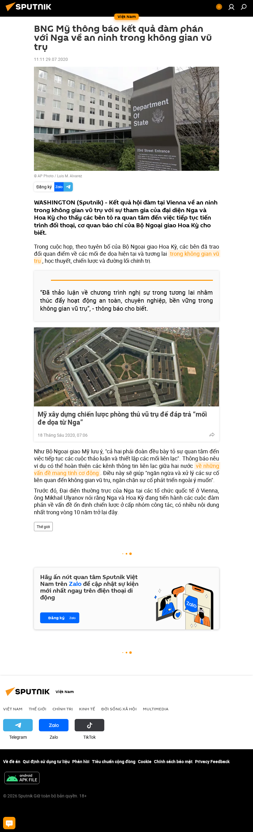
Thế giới (43, 526)
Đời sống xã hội (119, 709)
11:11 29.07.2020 (51, 59)
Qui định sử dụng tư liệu (46, 761)
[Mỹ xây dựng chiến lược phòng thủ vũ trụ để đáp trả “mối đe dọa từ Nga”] (126, 366)
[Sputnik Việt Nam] (30, 12)
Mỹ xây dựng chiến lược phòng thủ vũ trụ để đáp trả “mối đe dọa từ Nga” (122, 418)
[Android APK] (22, 778)
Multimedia (155, 709)
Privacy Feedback (212, 761)
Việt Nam (13, 709)
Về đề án (11, 761)
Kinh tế (87, 709)
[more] (212, 434)
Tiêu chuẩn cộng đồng (113, 761)
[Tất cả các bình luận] (9, 823)
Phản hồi (80, 761)
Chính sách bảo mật (173, 761)
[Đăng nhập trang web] (231, 7)
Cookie (144, 761)
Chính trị (62, 709)
